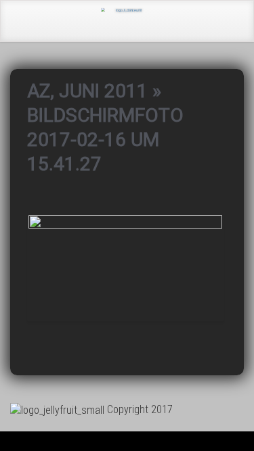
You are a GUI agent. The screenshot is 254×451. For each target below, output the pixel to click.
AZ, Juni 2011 (87, 91)
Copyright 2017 (140, 409)
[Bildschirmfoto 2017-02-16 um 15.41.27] (125, 266)
